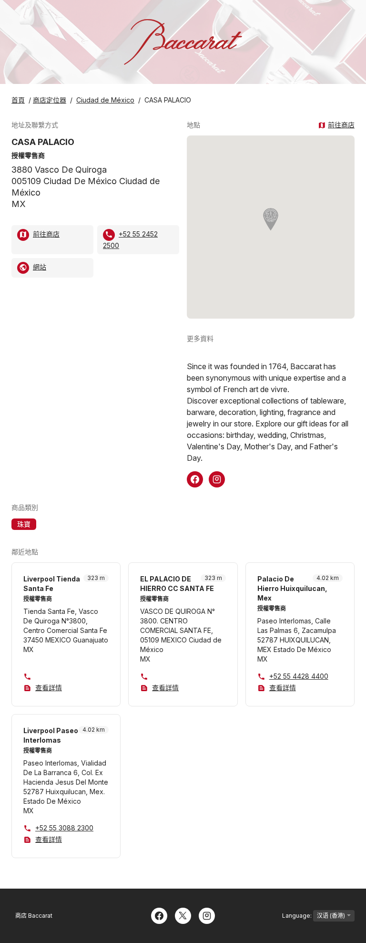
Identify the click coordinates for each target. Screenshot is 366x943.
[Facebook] (159, 915)
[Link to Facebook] (195, 478)
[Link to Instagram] (217, 478)
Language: (297, 915)
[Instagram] (207, 915)
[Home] (183, 42)
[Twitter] (183, 915)
